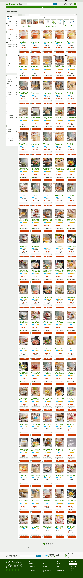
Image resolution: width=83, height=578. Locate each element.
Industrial (67, 7)
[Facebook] (12, 570)
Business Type (73, 7)
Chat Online (72, 568)
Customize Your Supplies (33, 567)
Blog (43, 563)
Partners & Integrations (33, 570)
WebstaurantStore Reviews (47, 570)
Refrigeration (19, 7)
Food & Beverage (32, 7)
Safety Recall (45, 571)
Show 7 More (12, 40)
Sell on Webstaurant (60, 570)
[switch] (75, 14)
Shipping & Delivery (73, 570)
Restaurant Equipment (11, 7)
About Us (58, 563)
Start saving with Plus (52, 556)
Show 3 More (12, 140)
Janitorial (62, 7)
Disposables (43, 7)
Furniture (49, 7)
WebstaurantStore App (33, 566)
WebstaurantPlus (32, 563)
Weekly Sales (45, 566)
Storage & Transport (55, 7)
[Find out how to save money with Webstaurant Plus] (21, 43)
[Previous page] (42, 544)
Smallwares (25, 7)
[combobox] (40, 4)
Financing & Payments (60, 567)
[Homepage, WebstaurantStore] (15, 4)
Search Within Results (11, 143)
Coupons (44, 567)
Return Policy (59, 571)
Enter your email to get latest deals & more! (11, 556)
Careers (58, 566)
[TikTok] (15, 570)
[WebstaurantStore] (15, 562)
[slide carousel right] (74, 23)
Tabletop (38, 7)
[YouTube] (10, 570)
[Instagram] (7, 570)
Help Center (73, 564)
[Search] (15, 144)
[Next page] (52, 544)
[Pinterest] (18, 570)
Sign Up (38, 555)
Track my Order (73, 566)
